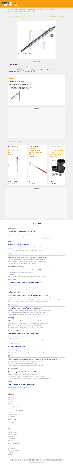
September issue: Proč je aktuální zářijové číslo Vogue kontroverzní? (23, 350)
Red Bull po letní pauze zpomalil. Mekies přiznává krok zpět (21, 289)
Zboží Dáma (10, 403)
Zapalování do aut (12, 11)
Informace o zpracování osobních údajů (44, 460)
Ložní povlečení (11, 438)
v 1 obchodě (32, 183)
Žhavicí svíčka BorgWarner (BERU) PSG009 (17, 149)
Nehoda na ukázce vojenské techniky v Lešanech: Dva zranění (22, 234)
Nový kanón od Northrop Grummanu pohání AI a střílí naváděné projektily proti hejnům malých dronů (31, 297)
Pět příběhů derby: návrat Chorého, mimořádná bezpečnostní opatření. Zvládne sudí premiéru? (30, 248)
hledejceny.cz (11, 397)
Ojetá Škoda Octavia (12, 414)
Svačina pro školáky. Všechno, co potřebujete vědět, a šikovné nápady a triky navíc (27, 276)
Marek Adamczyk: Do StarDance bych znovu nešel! (20, 389)
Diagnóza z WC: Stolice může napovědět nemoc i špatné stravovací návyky (25, 361)
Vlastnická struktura (39, 461)
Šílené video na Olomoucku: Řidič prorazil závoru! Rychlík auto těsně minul (25, 236)
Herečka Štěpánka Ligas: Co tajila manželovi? (18, 387)
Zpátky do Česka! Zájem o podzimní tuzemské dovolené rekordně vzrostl (25, 338)
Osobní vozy (11, 401)
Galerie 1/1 (36, 61)
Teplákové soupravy (12, 434)
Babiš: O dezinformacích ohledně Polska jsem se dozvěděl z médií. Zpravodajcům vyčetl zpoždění (30, 238)
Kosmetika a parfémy (12, 432)
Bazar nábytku (11, 440)
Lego (9, 428)
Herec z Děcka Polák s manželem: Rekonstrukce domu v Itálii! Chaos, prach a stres (27, 261)
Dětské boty (10, 436)
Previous (8, 165)
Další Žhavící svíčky (13, 146)
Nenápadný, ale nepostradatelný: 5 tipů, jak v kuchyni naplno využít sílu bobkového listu (28, 323)
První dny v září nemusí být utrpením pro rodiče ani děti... (21, 272)
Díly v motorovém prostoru (48, 9)
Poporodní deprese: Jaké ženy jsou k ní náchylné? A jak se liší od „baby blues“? (26, 365)
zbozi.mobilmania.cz (13, 9)
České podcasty (11, 448)
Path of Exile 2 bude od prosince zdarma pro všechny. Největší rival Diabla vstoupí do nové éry (29, 378)
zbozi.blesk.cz (11, 405)
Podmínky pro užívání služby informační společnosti (22, 460)
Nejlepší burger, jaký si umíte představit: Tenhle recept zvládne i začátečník (25, 325)
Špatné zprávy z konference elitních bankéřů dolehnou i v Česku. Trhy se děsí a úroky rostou (29, 310)
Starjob (9, 446)
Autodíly (37, 9)
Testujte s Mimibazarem (13, 422)
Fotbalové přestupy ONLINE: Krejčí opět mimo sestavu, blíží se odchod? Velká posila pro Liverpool (30, 246)
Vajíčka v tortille (11, 274)
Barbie (9, 426)
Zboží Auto (10, 412)
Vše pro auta (30, 9)
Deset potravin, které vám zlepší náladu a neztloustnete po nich (22, 363)
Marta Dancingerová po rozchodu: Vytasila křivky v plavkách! (22, 263)
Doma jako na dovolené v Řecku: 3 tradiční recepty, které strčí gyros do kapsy (26, 327)
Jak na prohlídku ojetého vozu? (15, 406)
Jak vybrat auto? (11, 416)
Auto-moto (22, 9)
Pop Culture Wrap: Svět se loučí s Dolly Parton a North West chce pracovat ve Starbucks (28, 348)
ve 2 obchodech (12, 183)
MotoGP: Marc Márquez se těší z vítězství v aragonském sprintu (23, 287)
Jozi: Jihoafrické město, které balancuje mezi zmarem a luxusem (22, 336)
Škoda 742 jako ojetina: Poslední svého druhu (18, 285)
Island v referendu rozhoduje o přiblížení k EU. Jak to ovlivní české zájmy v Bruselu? (27, 312)
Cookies (56, 460)
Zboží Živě (10, 399)
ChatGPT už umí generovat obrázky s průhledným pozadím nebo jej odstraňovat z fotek (28, 301)
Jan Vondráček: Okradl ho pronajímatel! (17, 391)
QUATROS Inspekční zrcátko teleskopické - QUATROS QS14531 (36, 150)
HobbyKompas (11, 408)
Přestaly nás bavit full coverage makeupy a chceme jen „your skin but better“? (26, 352)
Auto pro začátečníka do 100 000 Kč (16, 410)
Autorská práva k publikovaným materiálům (53, 459)
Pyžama (9, 430)
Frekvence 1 (10, 452)
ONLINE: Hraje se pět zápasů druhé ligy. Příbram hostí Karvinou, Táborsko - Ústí (26, 250)
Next (64, 165)
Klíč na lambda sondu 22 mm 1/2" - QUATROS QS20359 (58, 150)
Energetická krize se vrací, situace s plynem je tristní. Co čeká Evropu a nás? (26, 314)
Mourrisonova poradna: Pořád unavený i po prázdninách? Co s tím (23, 374)
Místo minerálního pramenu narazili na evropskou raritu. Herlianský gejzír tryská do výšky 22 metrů (31, 340)
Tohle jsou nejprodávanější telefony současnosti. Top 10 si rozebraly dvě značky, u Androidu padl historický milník (34, 299)
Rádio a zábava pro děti (13, 450)
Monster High (11, 424)
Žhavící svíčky (22, 11)
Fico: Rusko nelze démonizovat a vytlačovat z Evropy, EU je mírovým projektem (26, 259)
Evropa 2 (10, 454)
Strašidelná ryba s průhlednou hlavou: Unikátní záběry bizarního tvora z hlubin (26, 376)
